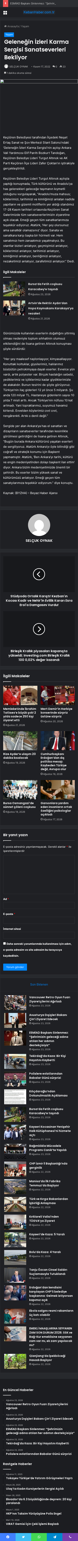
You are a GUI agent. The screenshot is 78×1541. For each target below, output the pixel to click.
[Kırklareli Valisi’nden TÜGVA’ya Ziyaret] (15, 1222)
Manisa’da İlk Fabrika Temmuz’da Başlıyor (44, 1183)
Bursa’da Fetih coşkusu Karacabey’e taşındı (46, 1111)
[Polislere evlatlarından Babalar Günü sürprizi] (15, 1079)
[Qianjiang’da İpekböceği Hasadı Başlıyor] (15, 1361)
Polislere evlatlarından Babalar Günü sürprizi (45, 1076)
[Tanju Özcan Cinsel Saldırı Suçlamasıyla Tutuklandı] (15, 1275)
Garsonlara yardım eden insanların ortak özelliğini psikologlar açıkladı (56, 808)
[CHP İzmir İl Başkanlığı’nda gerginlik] (15, 1169)
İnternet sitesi (12, 928)
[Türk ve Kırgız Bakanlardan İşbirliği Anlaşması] (15, 1204)
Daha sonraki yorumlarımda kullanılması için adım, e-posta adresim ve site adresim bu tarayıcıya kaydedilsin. (37, 949)
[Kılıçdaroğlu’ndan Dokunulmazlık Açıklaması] (15, 1096)
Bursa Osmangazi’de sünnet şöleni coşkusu (19, 805)
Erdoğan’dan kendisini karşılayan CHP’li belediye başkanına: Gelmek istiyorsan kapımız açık (51, 1293)
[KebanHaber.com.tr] (39, 12)
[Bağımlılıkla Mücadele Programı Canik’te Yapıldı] (15, 1151)
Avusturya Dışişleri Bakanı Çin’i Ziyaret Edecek (48, 1017)
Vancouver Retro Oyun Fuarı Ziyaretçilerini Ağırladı (49, 999)
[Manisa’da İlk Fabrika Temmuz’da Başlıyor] (15, 1186)
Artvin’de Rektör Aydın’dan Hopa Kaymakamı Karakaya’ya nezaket (50, 308)
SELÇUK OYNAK (18, 66)
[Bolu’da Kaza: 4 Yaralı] (15, 1257)
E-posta (9, 913)
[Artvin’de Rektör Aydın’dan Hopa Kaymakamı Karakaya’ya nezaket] (14, 308)
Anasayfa (13, 26)
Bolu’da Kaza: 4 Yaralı (45, 1252)
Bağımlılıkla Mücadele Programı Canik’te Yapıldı (48, 1148)
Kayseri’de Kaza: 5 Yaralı (47, 1234)
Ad (6, 899)
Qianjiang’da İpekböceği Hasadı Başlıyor (47, 1358)
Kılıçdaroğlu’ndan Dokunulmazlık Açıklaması (48, 1093)
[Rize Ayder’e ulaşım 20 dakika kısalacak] (20, 740)
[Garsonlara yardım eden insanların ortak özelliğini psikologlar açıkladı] (58, 789)
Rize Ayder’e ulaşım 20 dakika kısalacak (19, 756)
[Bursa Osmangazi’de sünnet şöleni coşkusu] (20, 789)
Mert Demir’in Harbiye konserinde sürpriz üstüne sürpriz (56, 712)
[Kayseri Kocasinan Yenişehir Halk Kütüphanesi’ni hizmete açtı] (15, 1132)
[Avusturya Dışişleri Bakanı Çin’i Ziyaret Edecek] (15, 1020)
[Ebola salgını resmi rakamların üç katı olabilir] (15, 1316)
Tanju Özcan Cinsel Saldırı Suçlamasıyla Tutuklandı (48, 1272)
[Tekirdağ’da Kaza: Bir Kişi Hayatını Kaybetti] (15, 1061)
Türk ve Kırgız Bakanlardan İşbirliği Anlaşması (48, 1201)
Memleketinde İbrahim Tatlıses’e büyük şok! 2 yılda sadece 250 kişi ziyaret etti (19, 714)
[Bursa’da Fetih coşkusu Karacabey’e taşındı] (14, 288)
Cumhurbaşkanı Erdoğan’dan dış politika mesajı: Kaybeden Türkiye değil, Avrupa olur (54, 761)
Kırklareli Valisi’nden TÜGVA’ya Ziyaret (44, 1219)
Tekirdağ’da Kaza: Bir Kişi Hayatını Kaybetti (47, 1058)
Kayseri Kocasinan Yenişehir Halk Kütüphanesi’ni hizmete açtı (50, 1131)
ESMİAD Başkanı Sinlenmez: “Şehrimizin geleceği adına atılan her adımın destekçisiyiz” (49, 1039)
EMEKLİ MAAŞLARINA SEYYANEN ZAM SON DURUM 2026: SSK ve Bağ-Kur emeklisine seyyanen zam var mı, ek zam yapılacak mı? (50, 1336)
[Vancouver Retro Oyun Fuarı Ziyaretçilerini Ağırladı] (15, 1002)
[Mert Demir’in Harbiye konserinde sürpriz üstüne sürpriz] (58, 695)
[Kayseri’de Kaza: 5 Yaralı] (15, 1239)
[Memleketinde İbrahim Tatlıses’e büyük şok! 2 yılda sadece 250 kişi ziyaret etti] (20, 695)
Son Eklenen (39, 984)
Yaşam (25, 26)
